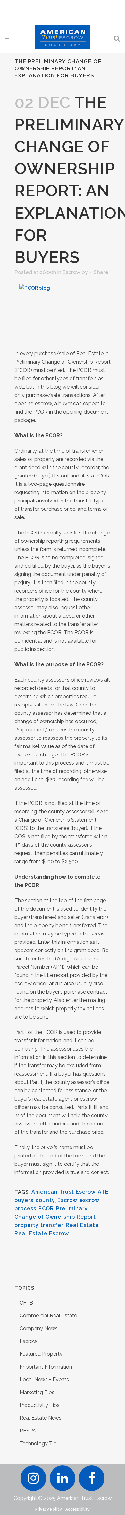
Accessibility (77, 1509)
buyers (23, 1200)
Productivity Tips (40, 1405)
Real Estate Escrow (41, 1233)
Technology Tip (38, 1443)
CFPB (26, 1303)
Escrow (71, 272)
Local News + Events (44, 1380)
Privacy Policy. (49, 1509)
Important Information (46, 1367)
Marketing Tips (37, 1392)
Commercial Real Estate (48, 1316)
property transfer (38, 1225)
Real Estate (82, 1225)
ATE (103, 1192)
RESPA (28, 1431)
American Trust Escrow (63, 1192)
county (45, 1200)
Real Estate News (41, 1418)
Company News (39, 1328)
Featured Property (41, 1354)
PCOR (46, 1208)
